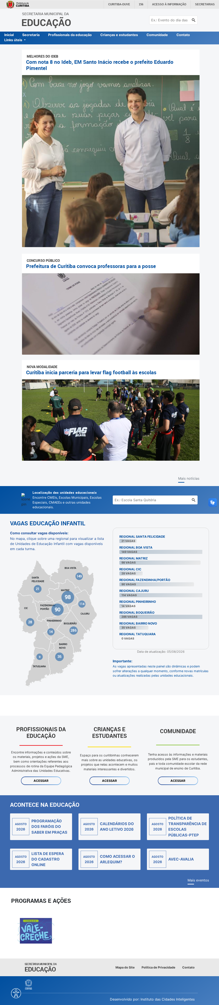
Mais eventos (198, 880)
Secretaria (31, 35)
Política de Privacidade (158, 967)
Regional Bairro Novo (138, 623)
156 (145, 4)
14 (51, 631)
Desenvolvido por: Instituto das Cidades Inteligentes (152, 999)
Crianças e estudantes (119, 35)
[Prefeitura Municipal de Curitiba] (29, 984)
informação (172, 4)
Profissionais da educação (70, 35)
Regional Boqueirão (136, 612)
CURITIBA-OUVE (124, 4)
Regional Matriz (133, 558)
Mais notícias (188, 478)
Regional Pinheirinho (137, 601)
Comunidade (157, 35)
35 (59, 656)
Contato (183, 35)
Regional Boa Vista (135, 547)
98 (68, 597)
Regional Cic (130, 569)
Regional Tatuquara (137, 634)
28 (30, 622)
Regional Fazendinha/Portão (144, 580)
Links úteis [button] (13, 40)
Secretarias (206, 4)
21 (38, 588)
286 (73, 630)
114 (81, 604)
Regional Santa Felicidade (142, 536)
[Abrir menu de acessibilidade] (16, 993)
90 (57, 609)
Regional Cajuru (134, 591)
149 (79, 576)
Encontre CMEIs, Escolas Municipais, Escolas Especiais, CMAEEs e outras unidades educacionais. (67, 499)
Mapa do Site (125, 967)
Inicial (9, 35)
